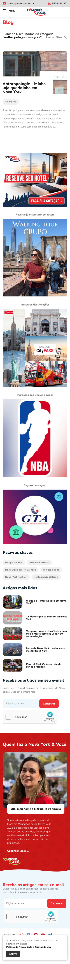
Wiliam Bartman (39, 562)
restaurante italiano (46, 577)
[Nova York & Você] (37, 12)
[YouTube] (43, 934)
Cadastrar (49, 703)
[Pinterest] (35, 934)
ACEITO (13, 954)
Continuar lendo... (18, 851)
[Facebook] (28, 934)
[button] (5, 10)
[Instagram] (21, 934)
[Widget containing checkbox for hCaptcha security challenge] (30, 717)
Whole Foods (51, 569)
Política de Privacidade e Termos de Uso (28, 947)
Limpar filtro (54, 37)
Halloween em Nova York (20, 569)
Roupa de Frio (13, 562)
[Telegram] (50, 934)
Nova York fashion (16, 577)
